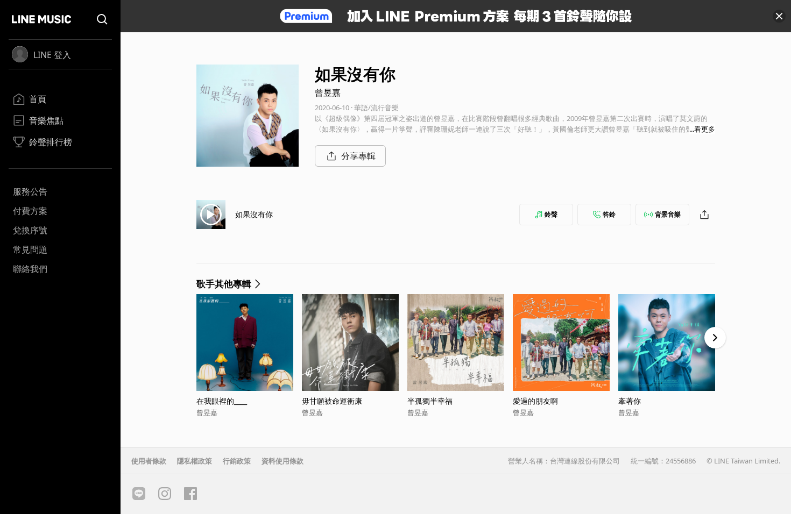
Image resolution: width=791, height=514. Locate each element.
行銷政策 (237, 460)
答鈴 (609, 214)
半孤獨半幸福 (430, 400)
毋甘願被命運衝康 (332, 400)
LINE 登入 (52, 55)
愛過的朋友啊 (535, 400)
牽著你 (629, 400)
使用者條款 (148, 460)
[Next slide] (715, 337)
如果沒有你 (254, 214)
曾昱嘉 (328, 92)
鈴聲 (551, 214)
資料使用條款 (282, 460)
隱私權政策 (194, 460)
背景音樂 (668, 214)
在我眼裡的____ (221, 400)
